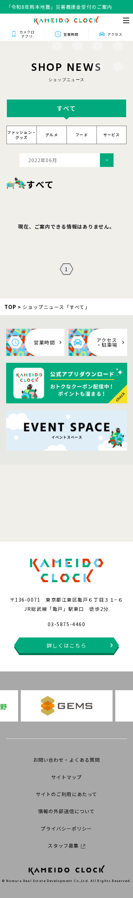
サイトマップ (66, 777)
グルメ (51, 134)
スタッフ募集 (63, 845)
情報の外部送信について (66, 811)
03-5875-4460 (66, 624)
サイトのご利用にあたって (66, 794)
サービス (111, 134)
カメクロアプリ (26, 34)
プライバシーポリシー (66, 828)
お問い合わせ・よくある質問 (66, 759)
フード (81, 134)
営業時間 (70, 34)
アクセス (114, 34)
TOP (10, 306)
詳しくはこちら (67, 645)
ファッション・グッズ (21, 134)
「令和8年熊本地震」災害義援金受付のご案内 (59, 6)
